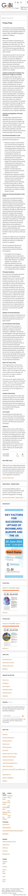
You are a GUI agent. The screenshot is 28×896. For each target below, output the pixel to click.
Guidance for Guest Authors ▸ (9, 757)
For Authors (4, 818)
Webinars (5, 848)
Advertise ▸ (5, 734)
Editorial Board (6, 827)
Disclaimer (7, 890)
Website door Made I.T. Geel (19, 894)
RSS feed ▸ (5, 669)
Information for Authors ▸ (8, 760)
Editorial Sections (4, 813)
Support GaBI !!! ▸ (6, 774)
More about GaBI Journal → (8, 478)
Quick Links (9, 816)
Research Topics (9, 796)
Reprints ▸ (4, 781)
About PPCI (4, 880)
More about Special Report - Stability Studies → (13, 497)
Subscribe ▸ (5, 696)
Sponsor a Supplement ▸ (8, 778)
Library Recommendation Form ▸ (9, 763)
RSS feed (18, 890)
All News (4, 851)
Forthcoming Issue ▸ (7, 659)
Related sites (5, 854)
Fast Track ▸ (5, 750)
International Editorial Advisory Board (12, 830)
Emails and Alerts (4, 871)
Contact (21, 446)
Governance (5, 824)
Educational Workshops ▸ (8, 738)
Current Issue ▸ (5, 744)
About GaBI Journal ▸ (7, 689)
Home (3, 18)
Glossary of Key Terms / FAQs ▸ (9, 753)
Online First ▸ (5, 680)
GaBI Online (5, 845)
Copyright (13, 890)
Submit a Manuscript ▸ (7, 766)
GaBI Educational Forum (9, 841)
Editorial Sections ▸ (7, 693)
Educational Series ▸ (7, 741)
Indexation (5, 834)
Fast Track (8, 801)
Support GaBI (4, 862)
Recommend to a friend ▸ (8, 662)
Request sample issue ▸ (8, 666)
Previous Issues (4, 803)
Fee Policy (9, 811)
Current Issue (4, 798)
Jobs (3, 876)
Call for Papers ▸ (6, 686)
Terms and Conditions (15, 888)
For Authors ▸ (5, 683)
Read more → (5, 612)
